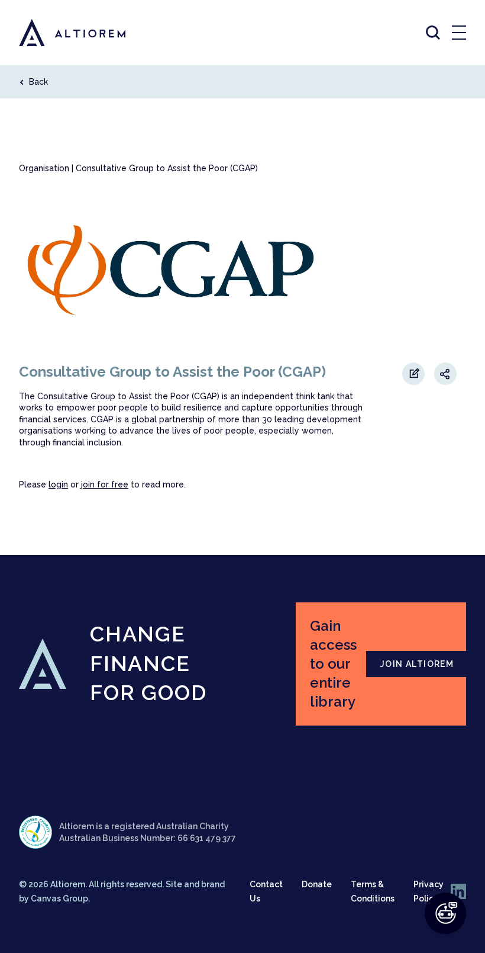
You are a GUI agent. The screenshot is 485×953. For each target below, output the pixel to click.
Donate (317, 884)
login (58, 484)
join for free (104, 484)
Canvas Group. (60, 898)
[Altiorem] (61, 32)
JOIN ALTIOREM (417, 664)
